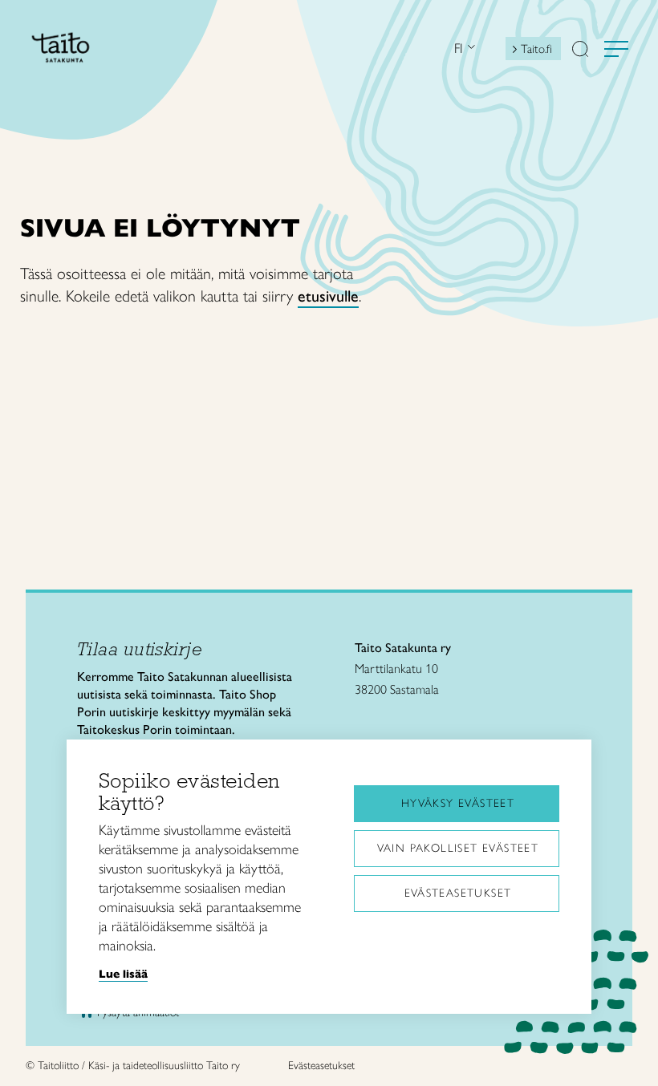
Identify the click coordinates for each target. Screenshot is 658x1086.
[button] (580, 50)
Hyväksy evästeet (457, 803)
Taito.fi (536, 49)
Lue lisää (123, 973)
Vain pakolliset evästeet (458, 848)
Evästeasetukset (458, 893)
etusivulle (328, 296)
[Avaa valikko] (616, 49)
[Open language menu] (469, 48)
